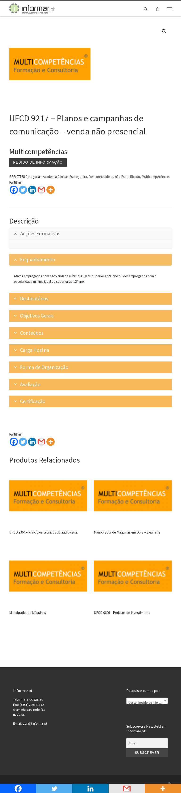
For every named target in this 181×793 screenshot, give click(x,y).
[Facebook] (14, 190)
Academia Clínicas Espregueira (65, 176)
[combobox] (147, 701)
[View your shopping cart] (158, 8)
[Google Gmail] (41, 190)
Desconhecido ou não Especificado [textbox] (148, 703)
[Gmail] (41, 442)
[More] (50, 190)
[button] (164, 31)
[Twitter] (23, 190)
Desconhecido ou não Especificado (114, 176)
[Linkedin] (32, 190)
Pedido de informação (38, 162)
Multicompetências (156, 176)
